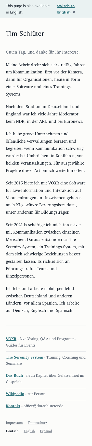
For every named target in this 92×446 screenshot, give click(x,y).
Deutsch (12, 431)
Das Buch (14, 375)
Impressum (14, 423)
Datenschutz (37, 423)
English (29, 431)
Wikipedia (15, 394)
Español (46, 431)
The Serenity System (24, 357)
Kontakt (13, 406)
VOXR (11, 339)
